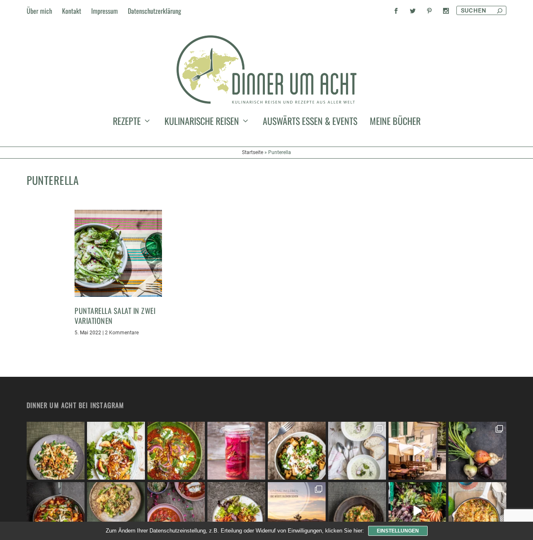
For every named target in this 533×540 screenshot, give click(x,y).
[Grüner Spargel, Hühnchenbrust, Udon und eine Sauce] (116, 511)
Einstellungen (398, 531)
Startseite (252, 152)
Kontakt (71, 11)
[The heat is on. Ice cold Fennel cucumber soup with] (357, 451)
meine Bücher (395, 122)
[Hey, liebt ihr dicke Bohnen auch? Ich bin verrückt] (56, 511)
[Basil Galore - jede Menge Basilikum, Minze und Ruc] (116, 451)
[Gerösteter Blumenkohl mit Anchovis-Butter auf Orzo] (357, 511)
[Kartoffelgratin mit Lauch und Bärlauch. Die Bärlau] (477, 511)
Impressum (104, 11)
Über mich (39, 11)
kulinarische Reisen (201, 122)
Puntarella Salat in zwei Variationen (115, 315)
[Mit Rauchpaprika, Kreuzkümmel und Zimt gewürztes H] (176, 451)
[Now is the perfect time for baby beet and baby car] (477, 451)
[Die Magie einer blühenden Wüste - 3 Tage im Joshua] (297, 511)
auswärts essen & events (310, 122)
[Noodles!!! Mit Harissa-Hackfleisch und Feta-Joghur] (297, 451)
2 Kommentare (122, 333)
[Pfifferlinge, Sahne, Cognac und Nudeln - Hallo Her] (56, 451)
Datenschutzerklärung (154, 11)
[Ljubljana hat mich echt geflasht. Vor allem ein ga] (417, 451)
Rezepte (127, 122)
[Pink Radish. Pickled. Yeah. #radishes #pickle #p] (236, 451)
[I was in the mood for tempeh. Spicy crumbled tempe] (236, 511)
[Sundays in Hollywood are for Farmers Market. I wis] (417, 511)
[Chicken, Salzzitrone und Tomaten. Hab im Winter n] (176, 511)
